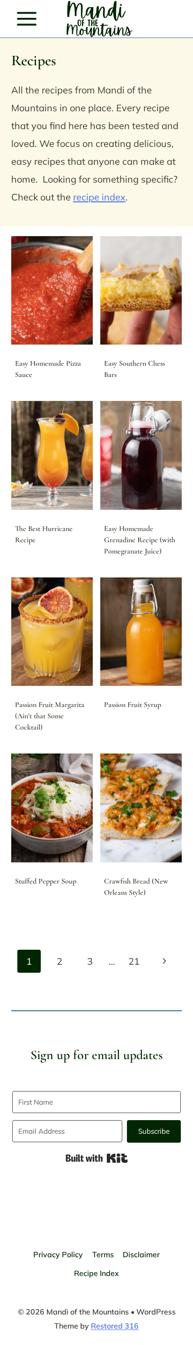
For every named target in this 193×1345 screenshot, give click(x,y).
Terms (103, 1254)
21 (134, 961)
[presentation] (52, 290)
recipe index (99, 197)
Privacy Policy (58, 1254)
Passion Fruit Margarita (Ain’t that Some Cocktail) (49, 716)
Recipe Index (96, 1273)
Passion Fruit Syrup (132, 704)
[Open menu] (27, 18)
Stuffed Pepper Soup (45, 881)
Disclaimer (141, 1254)
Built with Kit (97, 1158)
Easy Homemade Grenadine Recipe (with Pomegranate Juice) (139, 540)
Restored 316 (115, 1325)
